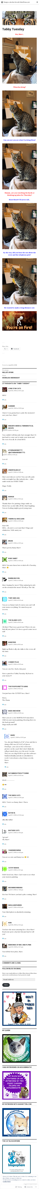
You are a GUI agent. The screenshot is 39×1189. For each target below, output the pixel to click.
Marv (13, 735)
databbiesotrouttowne (18, 773)
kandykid (12, 642)
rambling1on (14, 578)
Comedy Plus (13, 662)
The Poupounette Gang (18, 686)
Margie (11, 497)
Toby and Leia (14, 598)
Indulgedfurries (15, 905)
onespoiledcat (14, 470)
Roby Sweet (13, 558)
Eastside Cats (13, 830)
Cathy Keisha (13, 868)
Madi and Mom (14, 711)
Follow (6, 985)
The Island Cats (14, 620)
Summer (11, 406)
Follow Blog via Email (11, 969)
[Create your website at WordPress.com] (19, 2)
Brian (10, 541)
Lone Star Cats (14, 388)
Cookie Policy (7, 1181)
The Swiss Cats (14, 795)
